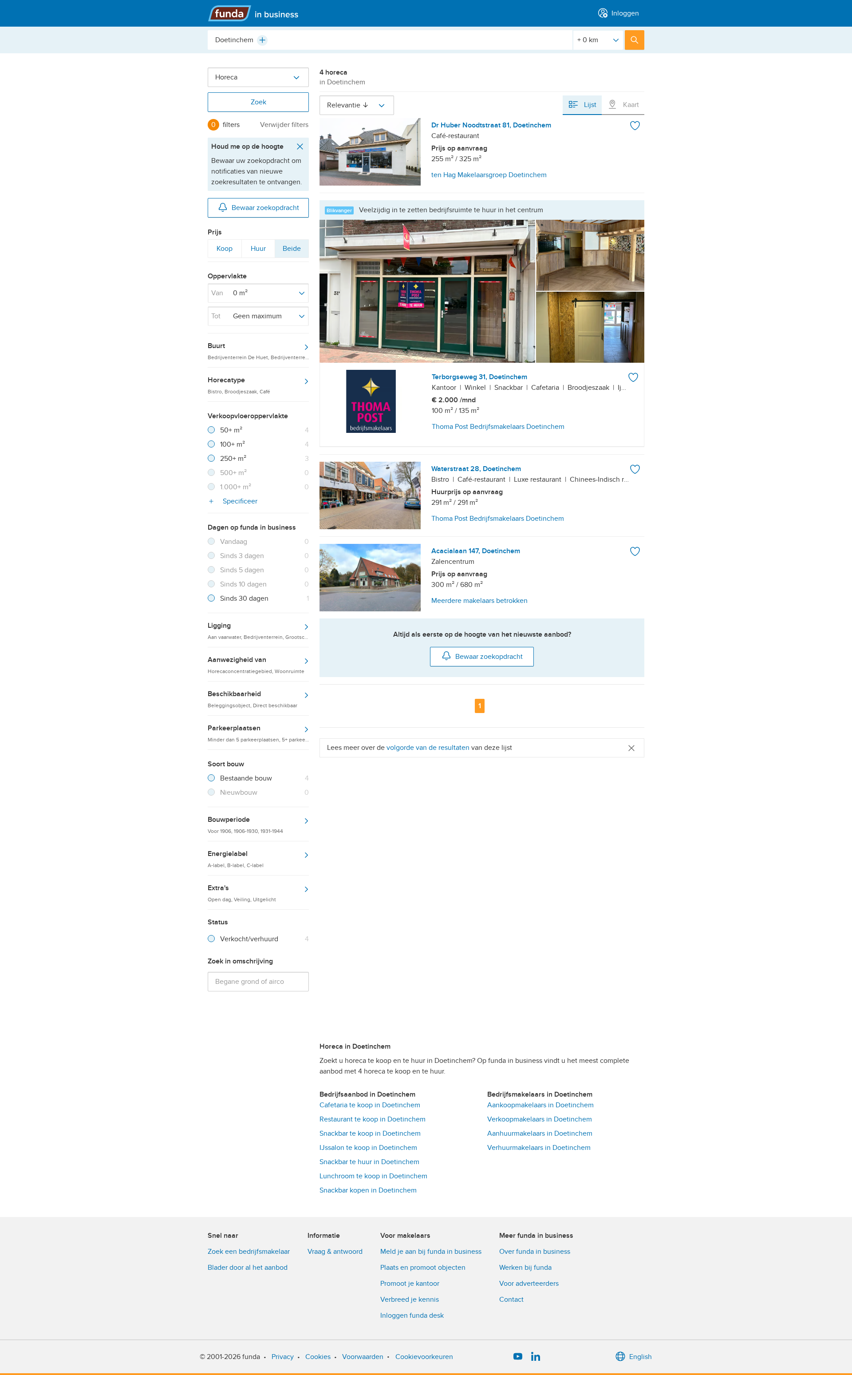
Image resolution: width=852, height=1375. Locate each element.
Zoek (258, 102)
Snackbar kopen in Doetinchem (368, 1190)
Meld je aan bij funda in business (430, 1251)
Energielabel (236, 858)
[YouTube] (518, 1356)
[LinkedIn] (536, 1356)
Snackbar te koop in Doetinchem (370, 1133)
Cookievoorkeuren (424, 1356)
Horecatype (239, 385)
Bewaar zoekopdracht (265, 207)
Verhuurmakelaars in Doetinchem (539, 1147)
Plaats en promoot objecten (422, 1267)
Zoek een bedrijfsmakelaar (249, 1251)
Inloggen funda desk (412, 1315)
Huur (258, 251)
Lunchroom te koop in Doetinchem (373, 1176)
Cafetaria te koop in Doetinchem (370, 1105)
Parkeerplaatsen (258, 733)
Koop (224, 251)
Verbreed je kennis (409, 1299)
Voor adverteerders (529, 1283)
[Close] (631, 747)
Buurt (258, 350)
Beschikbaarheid (252, 698)
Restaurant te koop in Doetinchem (373, 1119)
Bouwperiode (245, 824)
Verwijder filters (284, 124)
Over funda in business (534, 1251)
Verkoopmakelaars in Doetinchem (539, 1119)
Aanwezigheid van (256, 664)
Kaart (630, 104)
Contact (511, 1299)
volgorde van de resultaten (428, 747)
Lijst (589, 104)
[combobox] (390, 40)
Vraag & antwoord (335, 1251)
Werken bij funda (525, 1267)
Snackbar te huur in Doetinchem (369, 1161)
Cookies (318, 1356)
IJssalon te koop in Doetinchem (368, 1147)
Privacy (283, 1356)
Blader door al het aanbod (248, 1267)
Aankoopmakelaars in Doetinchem (540, 1105)
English (640, 1356)
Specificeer (239, 501)
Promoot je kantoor (409, 1283)
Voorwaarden (362, 1356)
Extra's (242, 893)
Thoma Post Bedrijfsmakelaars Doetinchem (498, 426)
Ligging (258, 630)
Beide (291, 251)
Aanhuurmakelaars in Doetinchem (539, 1133)
